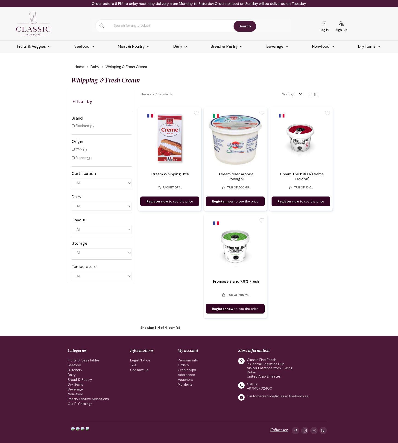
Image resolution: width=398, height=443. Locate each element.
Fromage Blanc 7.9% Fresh (236, 281)
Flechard (82, 125)
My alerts (185, 384)
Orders (183, 365)
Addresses (186, 375)
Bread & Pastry (225, 46)
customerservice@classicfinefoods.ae (278, 396)
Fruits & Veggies (32, 46)
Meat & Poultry (132, 46)
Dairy (178, 46)
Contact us (139, 370)
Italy (79, 149)
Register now (157, 201)
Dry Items (367, 46)
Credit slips (187, 370)
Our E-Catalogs (80, 404)
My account (188, 350)
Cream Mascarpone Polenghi (236, 176)
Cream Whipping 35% (170, 174)
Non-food (321, 46)
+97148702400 (259, 388)
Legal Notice (140, 360)
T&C (134, 365)
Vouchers (185, 379)
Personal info (188, 360)
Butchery (75, 370)
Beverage (275, 46)
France (81, 157)
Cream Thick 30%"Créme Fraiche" (302, 176)
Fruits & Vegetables (84, 360)
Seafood (82, 46)
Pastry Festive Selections (88, 399)
